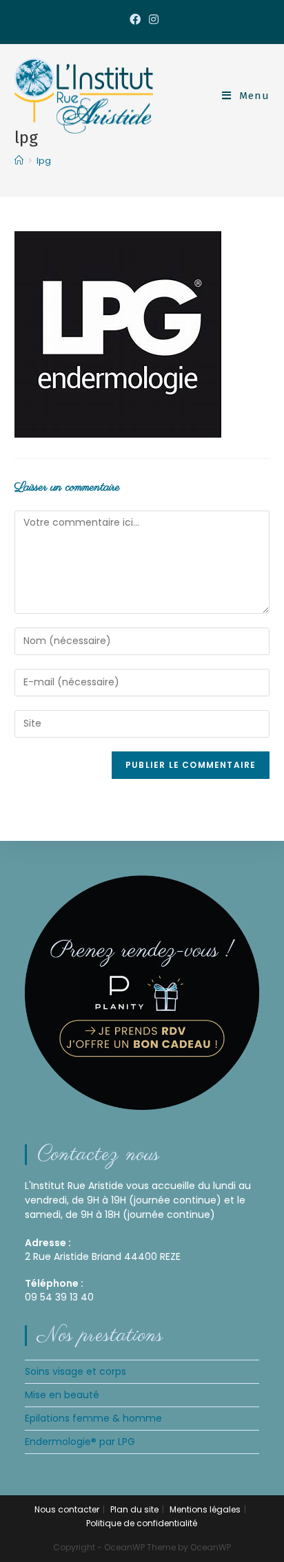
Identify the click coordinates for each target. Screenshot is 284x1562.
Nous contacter (66, 1509)
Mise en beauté (62, 1395)
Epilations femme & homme (93, 1418)
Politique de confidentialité (141, 1523)
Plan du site (134, 1509)
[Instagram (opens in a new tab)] (152, 20)
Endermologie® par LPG (80, 1441)
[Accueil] (18, 160)
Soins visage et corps (75, 1371)
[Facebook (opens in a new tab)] (135, 20)
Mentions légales (205, 1509)
